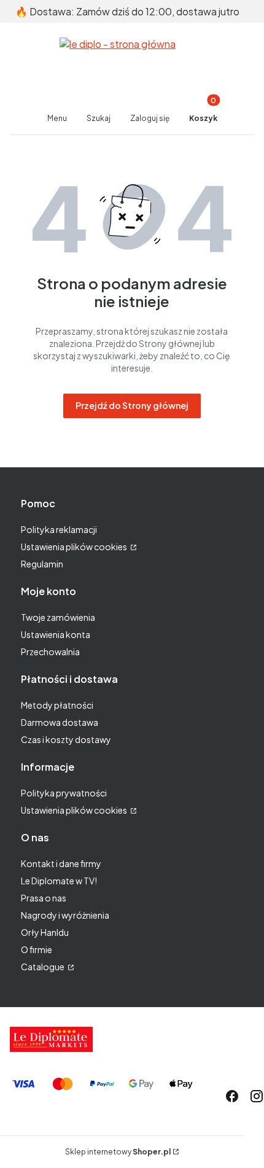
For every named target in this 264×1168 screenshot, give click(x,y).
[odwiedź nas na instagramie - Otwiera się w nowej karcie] (256, 1096)
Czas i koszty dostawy (66, 739)
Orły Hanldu (45, 932)
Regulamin (42, 563)
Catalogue (43, 966)
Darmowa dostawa (59, 722)
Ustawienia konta (55, 634)
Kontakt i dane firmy (61, 863)
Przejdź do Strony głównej (132, 405)
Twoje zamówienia (58, 617)
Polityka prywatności (64, 792)
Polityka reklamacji (59, 529)
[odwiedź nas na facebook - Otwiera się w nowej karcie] (232, 1096)
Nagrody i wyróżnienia (65, 915)
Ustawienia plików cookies (74, 546)
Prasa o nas (43, 897)
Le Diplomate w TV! (59, 880)
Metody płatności (57, 705)
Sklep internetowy (118, 1151)
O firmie (36, 949)
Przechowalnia (50, 651)
